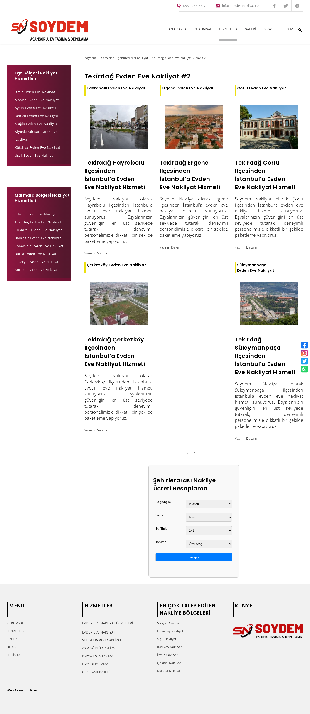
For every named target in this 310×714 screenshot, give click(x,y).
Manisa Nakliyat (169, 671)
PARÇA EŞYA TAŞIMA (97, 656)
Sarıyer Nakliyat (169, 623)
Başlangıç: (163, 502)
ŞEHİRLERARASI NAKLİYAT (101, 640)
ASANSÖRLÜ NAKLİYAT (99, 648)
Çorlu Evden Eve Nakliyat (261, 88)
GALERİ (12, 639)
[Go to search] (300, 30)
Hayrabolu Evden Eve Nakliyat (116, 88)
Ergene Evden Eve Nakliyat (188, 88)
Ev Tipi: (161, 528)
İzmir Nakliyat (167, 655)
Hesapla (193, 557)
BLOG (11, 647)
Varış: (160, 515)
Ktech (35, 690)
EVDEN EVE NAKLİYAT (98, 632)
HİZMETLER (15, 631)
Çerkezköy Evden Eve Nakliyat (116, 265)
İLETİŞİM (13, 655)
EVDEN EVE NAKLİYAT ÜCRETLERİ (107, 623)
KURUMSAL (15, 623)
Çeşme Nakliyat (169, 663)
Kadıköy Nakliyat (169, 647)
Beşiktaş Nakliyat (170, 631)
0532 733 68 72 (195, 5)
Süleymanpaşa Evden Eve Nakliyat (255, 267)
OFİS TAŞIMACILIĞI (96, 672)
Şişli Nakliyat (166, 639)
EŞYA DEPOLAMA (95, 664)
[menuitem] (178, 30)
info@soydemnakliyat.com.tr (243, 5)
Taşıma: (161, 542)
